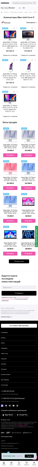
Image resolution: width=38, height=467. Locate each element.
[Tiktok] (17, 405)
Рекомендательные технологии (9, 448)
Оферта (3, 440)
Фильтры (6, 23)
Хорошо (29, 456)
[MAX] (2, 405)
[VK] (10, 405)
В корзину (10, 155)
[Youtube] (13, 405)
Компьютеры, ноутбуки (16, 12)
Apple (25, 12)
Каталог (6, 12)
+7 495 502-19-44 (7, 391)
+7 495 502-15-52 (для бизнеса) (12, 398)
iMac (30, 12)
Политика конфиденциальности (10, 443)
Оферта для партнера (7, 445)
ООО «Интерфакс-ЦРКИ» (21, 425)
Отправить (19, 293)
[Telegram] (6, 405)
